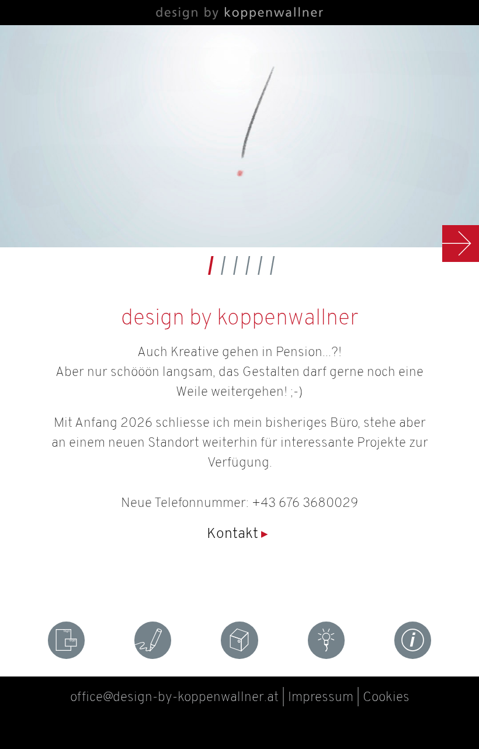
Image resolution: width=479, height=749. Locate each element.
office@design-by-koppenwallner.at (174, 698)
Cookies (386, 698)
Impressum (320, 698)
